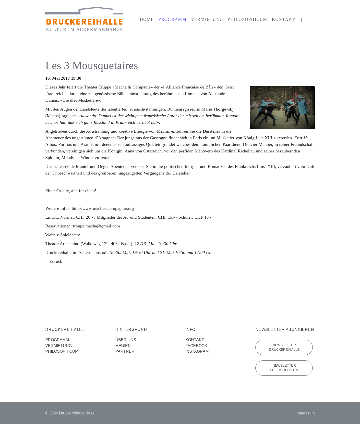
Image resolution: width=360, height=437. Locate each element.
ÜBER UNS (125, 340)
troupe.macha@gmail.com (96, 226)
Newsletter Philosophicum (284, 368)
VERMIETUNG (58, 346)
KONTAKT (194, 340)
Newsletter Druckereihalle (284, 347)
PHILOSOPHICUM (61, 351)
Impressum (305, 413)
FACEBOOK (196, 346)
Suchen (308, 19)
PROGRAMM (57, 340)
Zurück (55, 261)
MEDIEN (123, 346)
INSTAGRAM (197, 351)
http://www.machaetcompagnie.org (103, 208)
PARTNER (124, 351)
